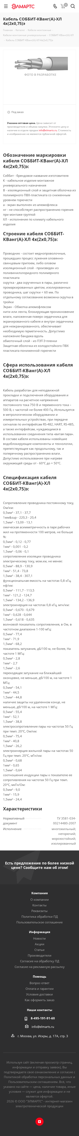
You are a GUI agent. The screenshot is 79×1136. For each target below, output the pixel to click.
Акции (39, 944)
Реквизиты (39, 911)
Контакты (39, 905)
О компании (39, 899)
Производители (39, 955)
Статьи (39, 950)
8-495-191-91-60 (43, 1018)
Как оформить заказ (39, 1000)
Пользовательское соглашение (39, 922)
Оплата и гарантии (40, 989)
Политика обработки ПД (39, 916)
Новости (39, 938)
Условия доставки (39, 994)
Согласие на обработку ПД (39, 961)
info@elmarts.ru (48, 130)
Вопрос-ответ (39, 983)
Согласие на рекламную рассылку (40, 967)
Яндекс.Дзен (39, 1122)
